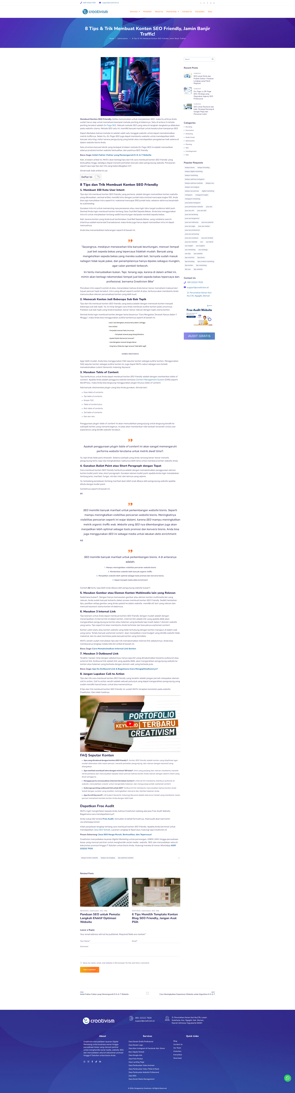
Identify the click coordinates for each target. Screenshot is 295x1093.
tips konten (189, 265)
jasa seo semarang (192, 234)
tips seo (188, 269)
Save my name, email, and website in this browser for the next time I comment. (116, 963)
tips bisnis (201, 257)
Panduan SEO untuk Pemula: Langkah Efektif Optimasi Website (100, 918)
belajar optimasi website (194, 183)
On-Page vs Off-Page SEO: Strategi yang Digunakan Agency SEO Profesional (203, 95)
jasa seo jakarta (207, 222)
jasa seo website (191, 242)
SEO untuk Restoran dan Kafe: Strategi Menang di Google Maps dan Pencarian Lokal (204, 110)
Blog (175, 1041)
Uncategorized (191, 151)
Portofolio (147, 11)
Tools (210, 11)
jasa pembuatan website (194, 207)
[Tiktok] (211, 3)
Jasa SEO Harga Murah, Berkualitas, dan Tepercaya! (125, 834)
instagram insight (201, 195)
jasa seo (209, 207)
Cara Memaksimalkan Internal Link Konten (114, 648)
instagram (188, 195)
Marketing (189, 134)
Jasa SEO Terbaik (102, 830)
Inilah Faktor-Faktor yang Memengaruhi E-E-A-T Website (121, 155)
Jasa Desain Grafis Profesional (140, 1042)
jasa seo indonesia (191, 222)
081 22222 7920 (195, 282)
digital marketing (208, 191)
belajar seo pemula (192, 191)
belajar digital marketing (193, 171)
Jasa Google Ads (135, 1055)
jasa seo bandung (191, 214)
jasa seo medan (204, 226)
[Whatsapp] (201, 3)
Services (133, 11)
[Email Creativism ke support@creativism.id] (100, 3)
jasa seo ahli (189, 211)
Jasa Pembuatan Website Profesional (143, 1072)
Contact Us (187, 11)
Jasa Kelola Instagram (192, 203)
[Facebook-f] (207, 3)
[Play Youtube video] (130, 723)
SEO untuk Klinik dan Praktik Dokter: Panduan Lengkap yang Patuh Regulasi (204, 80)
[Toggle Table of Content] (96, 177)
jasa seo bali (201, 211)
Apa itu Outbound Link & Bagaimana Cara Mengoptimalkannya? (125, 669)
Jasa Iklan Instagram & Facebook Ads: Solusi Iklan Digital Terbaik (146, 1050)
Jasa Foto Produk (135, 1059)
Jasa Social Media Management (141, 1079)
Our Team (177, 1048)
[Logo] (95, 11)
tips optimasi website (125, 858)
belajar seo (210, 183)
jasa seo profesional (192, 230)
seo (201, 242)
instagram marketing (192, 199)
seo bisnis (209, 242)
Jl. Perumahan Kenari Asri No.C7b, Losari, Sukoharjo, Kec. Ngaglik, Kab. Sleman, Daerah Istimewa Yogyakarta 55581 (189, 1020)
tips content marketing (206, 261)
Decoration (190, 130)
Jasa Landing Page (136, 1062)
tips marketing (201, 265)
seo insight (189, 246)
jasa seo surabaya (191, 238)
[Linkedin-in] (214, 3)
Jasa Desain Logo (135, 1045)
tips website (198, 269)
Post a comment (90, 970)
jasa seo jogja (190, 226)
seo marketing (190, 250)
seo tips (188, 254)
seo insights (200, 246)
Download (177, 1058)
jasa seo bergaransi (192, 218)
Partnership (171, 11)
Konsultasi (199, 11)
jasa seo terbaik (207, 238)
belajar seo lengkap (108, 858)
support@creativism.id (110, 3)
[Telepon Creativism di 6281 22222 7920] (81, 3)
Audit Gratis (199, 336)
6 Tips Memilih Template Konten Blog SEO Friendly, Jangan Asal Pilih (155, 918)
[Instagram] (204, 3)
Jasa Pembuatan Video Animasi (141, 1065)
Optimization (122, 38)
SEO (101, 911)
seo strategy (203, 250)
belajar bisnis (190, 167)
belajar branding (203, 167)
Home (111, 38)
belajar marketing (191, 175)
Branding (189, 127)
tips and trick (189, 257)
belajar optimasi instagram (194, 179)
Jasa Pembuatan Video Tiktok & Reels (143, 1069)
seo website (198, 254)
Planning (189, 144)
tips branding (189, 261)
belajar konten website (89, 858)
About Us (159, 11)
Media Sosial (190, 137)
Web (105, 911)
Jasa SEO (132, 1076)
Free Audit (108, 819)
